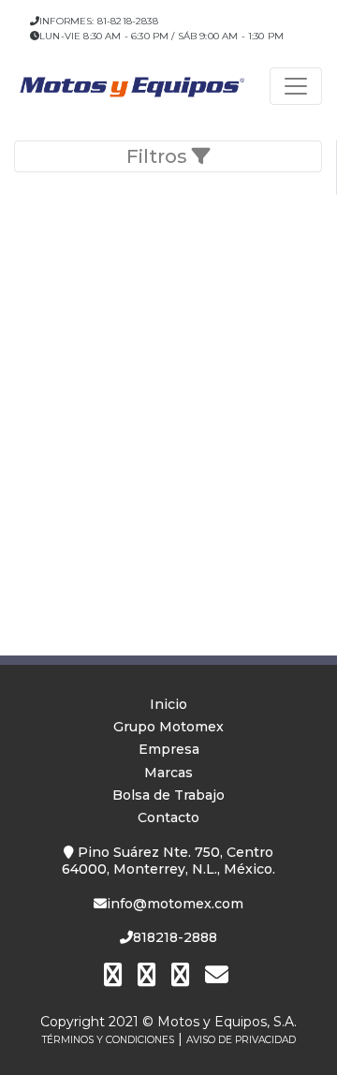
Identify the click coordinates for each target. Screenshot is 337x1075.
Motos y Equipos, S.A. (227, 1021)
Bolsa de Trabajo (168, 795)
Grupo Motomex (168, 726)
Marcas (168, 772)
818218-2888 (175, 937)
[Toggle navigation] (296, 86)
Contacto (168, 817)
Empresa (169, 749)
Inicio (168, 704)
